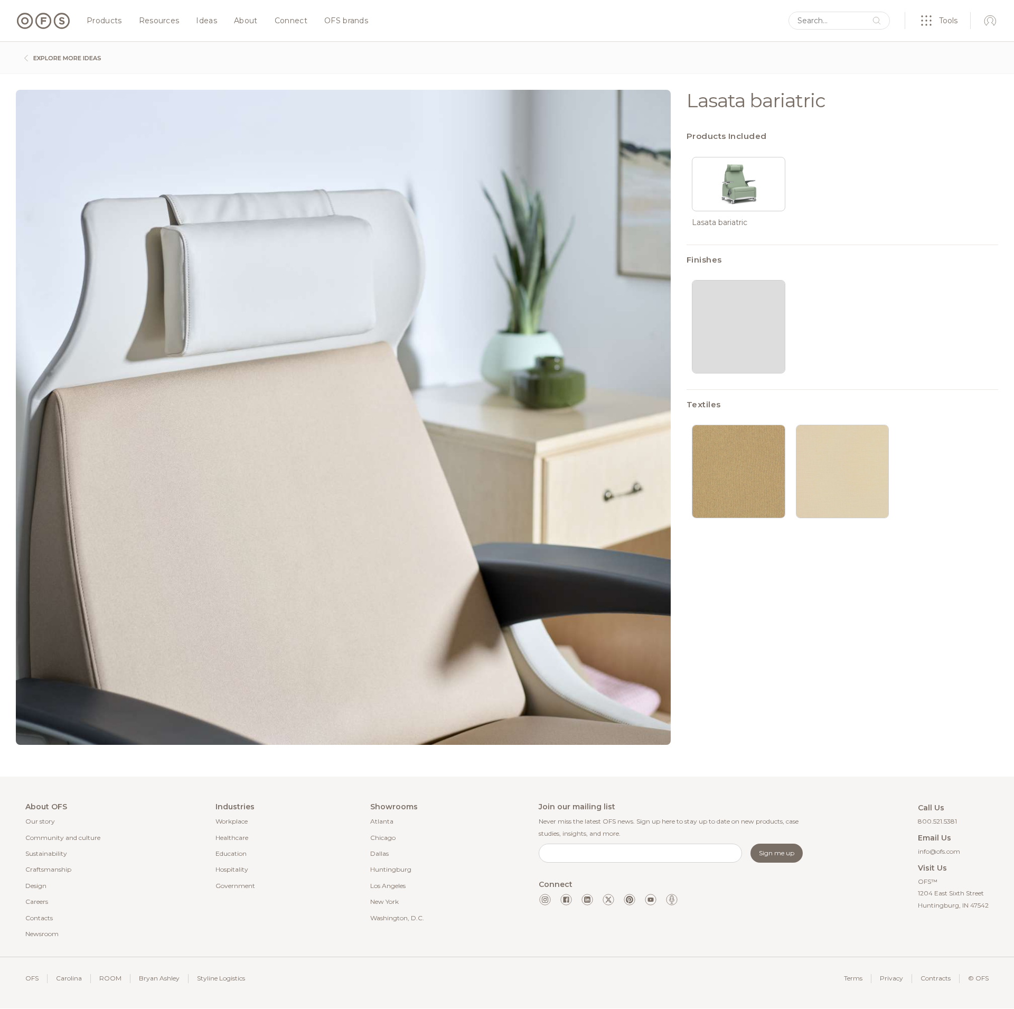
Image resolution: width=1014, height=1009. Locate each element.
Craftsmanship (48, 869)
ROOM (110, 978)
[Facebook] (566, 899)
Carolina (69, 978)
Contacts (39, 918)
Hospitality (231, 869)
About (246, 21)
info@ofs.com (939, 851)
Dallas (379, 853)
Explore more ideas (66, 58)
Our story (40, 821)
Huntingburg (390, 869)
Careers (36, 901)
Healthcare (231, 838)
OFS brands (346, 21)
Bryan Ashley (159, 978)
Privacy (891, 978)
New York (384, 901)
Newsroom (42, 934)
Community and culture (62, 838)
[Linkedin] (587, 899)
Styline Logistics (221, 978)
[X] (608, 899)
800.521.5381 (937, 821)
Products (104, 21)
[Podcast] (671, 899)
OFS (32, 978)
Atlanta (381, 821)
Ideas (206, 21)
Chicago (383, 838)
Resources (159, 21)
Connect (291, 21)
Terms (853, 978)
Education (231, 853)
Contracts (936, 978)
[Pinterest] (629, 899)
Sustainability (46, 853)
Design (35, 886)
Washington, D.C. (397, 918)
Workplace (231, 821)
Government (235, 886)
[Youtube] (650, 899)
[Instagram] (545, 899)
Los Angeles (388, 886)
